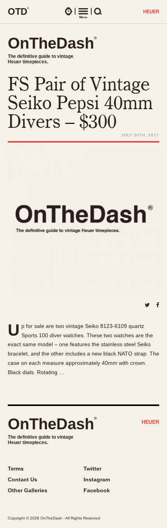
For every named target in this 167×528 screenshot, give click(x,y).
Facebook (97, 490)
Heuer (150, 423)
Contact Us (22, 479)
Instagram (97, 479)
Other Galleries (27, 490)
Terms (16, 468)
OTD (18, 11)
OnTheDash (52, 43)
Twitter (92, 468)
